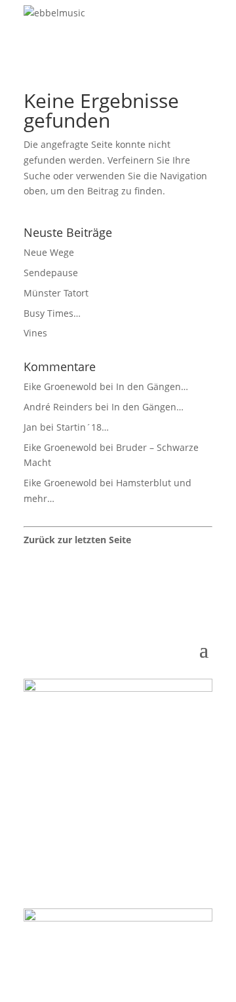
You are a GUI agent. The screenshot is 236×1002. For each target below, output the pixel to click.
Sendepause (51, 272)
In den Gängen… (152, 386)
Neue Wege (49, 252)
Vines (35, 333)
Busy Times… (52, 313)
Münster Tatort (56, 293)
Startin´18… (82, 427)
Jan (30, 427)
